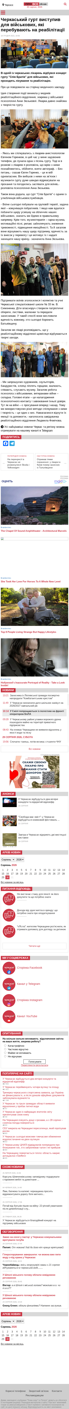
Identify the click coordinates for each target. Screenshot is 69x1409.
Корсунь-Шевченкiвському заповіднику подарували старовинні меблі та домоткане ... (31, 1178)
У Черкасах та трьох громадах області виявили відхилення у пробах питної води (29, 1105)
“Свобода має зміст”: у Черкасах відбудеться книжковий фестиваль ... (39, 818)
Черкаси (9, 5)
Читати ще (34, 946)
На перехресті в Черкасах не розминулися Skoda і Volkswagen (18, 463)
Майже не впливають (19, 1052)
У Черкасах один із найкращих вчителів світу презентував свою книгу (27, 1113)
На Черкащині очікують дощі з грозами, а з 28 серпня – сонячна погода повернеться (33, 1121)
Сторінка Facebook (29, 967)
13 (58, 870)
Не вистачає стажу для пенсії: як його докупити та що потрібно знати (38, 895)
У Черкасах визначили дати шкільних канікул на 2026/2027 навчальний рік (36, 704)
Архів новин (11, 852)
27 (58, 873)
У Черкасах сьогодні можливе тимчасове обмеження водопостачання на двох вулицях (32, 1138)
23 (40, 873)
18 (17, 873)
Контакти (57, 1391)
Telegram (47, 430)
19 (21, 873)
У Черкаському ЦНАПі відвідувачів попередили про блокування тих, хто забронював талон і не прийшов (31, 1146)
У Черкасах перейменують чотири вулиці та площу (31, 1087)
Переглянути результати (34, 1065)
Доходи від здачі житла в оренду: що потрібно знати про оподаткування (37, 911)
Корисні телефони (16, 1391)
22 (35, 873)
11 (49, 870)
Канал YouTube (27, 1016)
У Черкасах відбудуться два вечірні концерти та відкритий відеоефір (38, 800)
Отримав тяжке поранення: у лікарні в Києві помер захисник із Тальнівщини (48, 463)
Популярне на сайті (17, 1073)
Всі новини (34, 749)
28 (63, 873)
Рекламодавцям (34, 1395)
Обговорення (12, 1231)
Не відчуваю (15, 1056)
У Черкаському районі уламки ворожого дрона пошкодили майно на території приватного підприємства (35, 722)
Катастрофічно (16, 1045)
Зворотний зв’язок (39, 1391)
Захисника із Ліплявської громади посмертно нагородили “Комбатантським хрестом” (34, 697)
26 (54, 873)
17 (12, 873)
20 (26, 873)
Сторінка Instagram (29, 1000)
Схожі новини (12, 1167)
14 (63, 870)
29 (3, 877)
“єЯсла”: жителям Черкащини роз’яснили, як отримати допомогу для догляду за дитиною (41, 928)
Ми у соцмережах (15, 958)
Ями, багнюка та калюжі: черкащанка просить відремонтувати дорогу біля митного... (28, 1192)
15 (3, 873)
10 (44, 870)
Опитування (11, 1033)
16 (7, 873)
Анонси (8, 794)
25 (49, 873)
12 (54, 870)
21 (31, 873)
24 (44, 873)
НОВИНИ (8, 690)
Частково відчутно (18, 1049)
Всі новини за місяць (12, 882)
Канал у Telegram (28, 983)
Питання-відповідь (16, 888)
